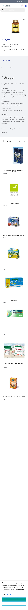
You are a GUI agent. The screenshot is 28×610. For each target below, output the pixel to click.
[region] (14, 595)
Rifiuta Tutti (14, 607)
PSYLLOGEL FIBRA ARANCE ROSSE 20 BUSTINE (14, 364)
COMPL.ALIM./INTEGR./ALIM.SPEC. (16, 50)
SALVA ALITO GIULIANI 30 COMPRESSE (14, 332)
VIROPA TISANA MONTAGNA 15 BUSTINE (14, 267)
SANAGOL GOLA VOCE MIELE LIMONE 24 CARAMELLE (14, 299)
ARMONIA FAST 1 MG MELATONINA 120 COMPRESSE (14, 171)
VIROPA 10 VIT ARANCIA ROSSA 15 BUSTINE (14, 396)
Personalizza (14, 603)
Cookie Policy (9, 594)
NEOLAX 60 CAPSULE (14, 203)
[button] (26, 6)
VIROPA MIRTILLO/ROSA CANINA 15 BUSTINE (14, 235)
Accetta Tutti (14, 599)
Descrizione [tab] (6, 60)
